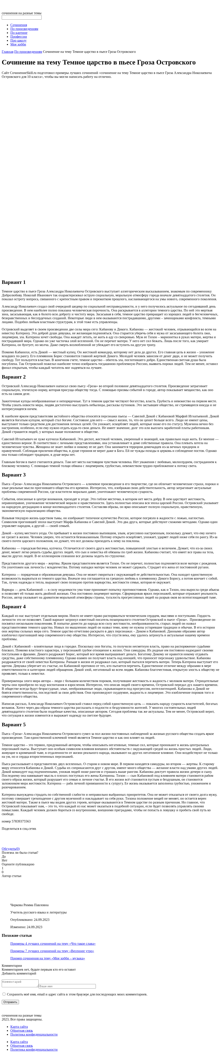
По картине (18, 33)
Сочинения (18, 25)
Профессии (18, 36)
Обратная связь (21, 1030)
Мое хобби (18, 44)
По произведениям (24, 29)
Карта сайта (19, 1026)
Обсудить (11, 849)
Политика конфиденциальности (34, 1034)
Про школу (18, 40)
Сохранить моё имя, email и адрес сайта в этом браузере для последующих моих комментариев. (77, 994)
